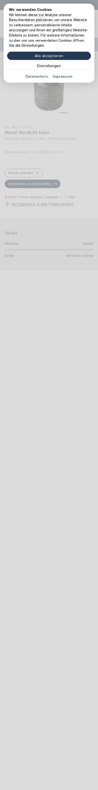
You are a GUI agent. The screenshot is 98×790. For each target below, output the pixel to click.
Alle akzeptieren (49, 56)
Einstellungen (49, 66)
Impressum (62, 76)
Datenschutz (37, 76)
